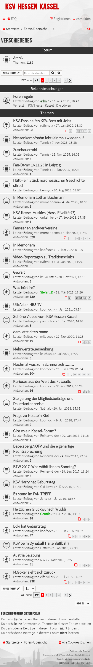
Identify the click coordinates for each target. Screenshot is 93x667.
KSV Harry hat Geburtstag (34, 481)
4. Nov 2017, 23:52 (74, 456)
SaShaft (45, 408)
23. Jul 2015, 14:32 (69, 577)
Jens (43, 498)
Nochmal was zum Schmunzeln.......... (43, 364)
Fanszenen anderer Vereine (35, 227)
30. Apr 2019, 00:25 (69, 386)
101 (89, 374)
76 (77, 238)
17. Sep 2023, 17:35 (72, 217)
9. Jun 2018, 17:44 (68, 420)
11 (85, 131)
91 (81, 582)
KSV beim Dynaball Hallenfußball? (41, 543)
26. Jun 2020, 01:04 (69, 369)
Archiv (18, 57)
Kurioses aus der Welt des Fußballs (42, 381)
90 (77, 582)
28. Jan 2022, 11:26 (69, 261)
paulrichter (48, 321)
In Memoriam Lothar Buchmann (39, 197)
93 (89, 582)
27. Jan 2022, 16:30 (69, 125)
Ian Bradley (85, 651)
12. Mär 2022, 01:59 (69, 250)
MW (42, 560)
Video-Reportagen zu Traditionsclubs (43, 256)
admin (45, 101)
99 (79, 374)
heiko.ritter (48, 277)
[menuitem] (11, 19)
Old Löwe (46, 486)
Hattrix (45, 548)
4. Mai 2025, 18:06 (74, 202)
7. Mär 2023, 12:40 (75, 232)
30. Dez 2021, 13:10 (71, 277)
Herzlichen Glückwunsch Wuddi (39, 509)
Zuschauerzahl (25, 149)
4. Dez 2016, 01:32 (68, 486)
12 (89, 131)
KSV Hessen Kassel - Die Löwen (49, 105)
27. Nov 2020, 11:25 (69, 336)
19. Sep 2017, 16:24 (75, 471)
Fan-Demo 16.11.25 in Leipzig (37, 164)
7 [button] (65, 80)
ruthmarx (46, 125)
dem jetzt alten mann (30, 331)
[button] (36, 80)
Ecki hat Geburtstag (29, 526)
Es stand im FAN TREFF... (33, 493)
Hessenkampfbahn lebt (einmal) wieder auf (48, 137)
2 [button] (46, 80)
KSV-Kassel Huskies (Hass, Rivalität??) (44, 212)
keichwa (46, 354)
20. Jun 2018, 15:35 (66, 408)
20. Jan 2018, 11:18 (75, 435)
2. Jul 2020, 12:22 (66, 354)
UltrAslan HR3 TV (27, 304)
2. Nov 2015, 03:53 (61, 560)
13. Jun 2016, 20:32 (69, 531)
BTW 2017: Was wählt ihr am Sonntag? (44, 466)
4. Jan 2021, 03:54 (68, 309)
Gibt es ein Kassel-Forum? (34, 430)
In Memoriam (24, 245)
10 (81, 131)
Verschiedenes (16, 40)
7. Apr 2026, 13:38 (64, 142)
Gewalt (19, 272)
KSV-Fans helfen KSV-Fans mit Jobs (42, 120)
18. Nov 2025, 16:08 (65, 154)
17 (89, 298)
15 (81, 298)
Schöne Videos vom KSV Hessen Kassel (45, 316)
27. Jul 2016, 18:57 (62, 498)
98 (75, 374)
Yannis (44, 142)
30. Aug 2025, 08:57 (67, 190)
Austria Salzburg (26, 555)
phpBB (57, 655)
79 (89, 238)
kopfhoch (46, 250)
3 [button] (50, 80)
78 (85, 238)
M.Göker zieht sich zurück (34, 572)
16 (85, 298)
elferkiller (46, 577)
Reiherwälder (49, 435)
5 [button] (58, 80)
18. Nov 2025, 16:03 (65, 169)
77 (81, 238)
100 (84, 374)
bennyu (45, 190)
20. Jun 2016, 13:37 (66, 514)
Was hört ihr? (24, 287)
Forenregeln (23, 96)
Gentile (45, 514)
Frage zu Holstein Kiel (31, 415)
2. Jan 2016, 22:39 (65, 548)
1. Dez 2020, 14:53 (70, 321)
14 (77, 298)
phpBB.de (85, 659)
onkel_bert (48, 217)
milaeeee (46, 336)
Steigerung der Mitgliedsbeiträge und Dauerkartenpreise (43, 401)
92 (85, 582)
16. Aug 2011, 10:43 (65, 101)
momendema (50, 202)
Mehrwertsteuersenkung (33, 349)
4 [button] (54, 80)
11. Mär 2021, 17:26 (69, 292)
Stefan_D (46, 292)
